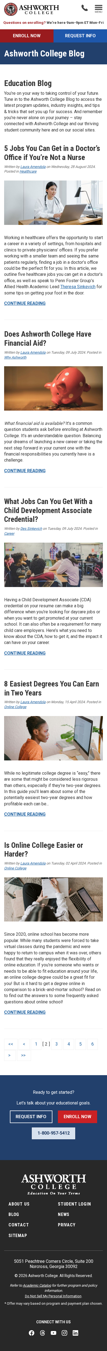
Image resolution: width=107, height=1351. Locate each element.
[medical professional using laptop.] (53, 203)
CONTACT (19, 1224)
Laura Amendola (33, 167)
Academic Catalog (37, 1285)
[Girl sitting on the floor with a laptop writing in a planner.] (53, 899)
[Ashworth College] (31, 9)
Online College (15, 707)
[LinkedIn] (75, 1333)
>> (24, 1055)
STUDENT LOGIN (74, 1204)
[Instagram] (64, 1333)
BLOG (14, 1214)
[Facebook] (31, 1333)
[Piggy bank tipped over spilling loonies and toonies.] (53, 388)
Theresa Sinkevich (77, 286)
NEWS (63, 1214)
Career (9, 533)
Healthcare (27, 171)
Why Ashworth (15, 357)
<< (10, 1044)
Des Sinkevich (31, 528)
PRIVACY (66, 1224)
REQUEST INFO (80, 35)
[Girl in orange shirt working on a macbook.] (53, 738)
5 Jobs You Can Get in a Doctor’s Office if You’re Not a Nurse (52, 153)
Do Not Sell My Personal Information (53, 1296)
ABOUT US (19, 1204)
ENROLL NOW (27, 35)
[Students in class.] (53, 565)
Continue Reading (25, 303)
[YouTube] (53, 1333)
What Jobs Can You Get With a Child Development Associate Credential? (48, 510)
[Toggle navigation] (98, 9)
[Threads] (42, 1333)
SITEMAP (18, 1235)
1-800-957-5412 (54, 1133)
